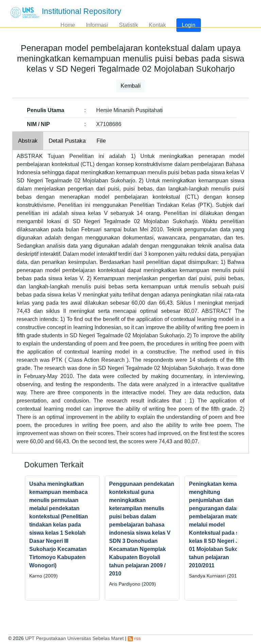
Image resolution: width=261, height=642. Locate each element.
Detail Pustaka (67, 141)
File (101, 141)
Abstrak (28, 141)
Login (188, 25)
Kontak (157, 25)
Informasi (97, 25)
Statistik (128, 25)
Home (67, 25)
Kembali (131, 86)
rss (137, 638)
